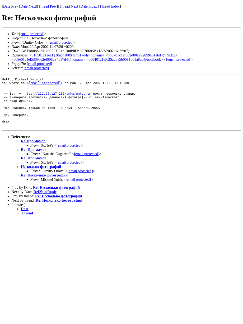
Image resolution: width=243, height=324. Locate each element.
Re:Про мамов (33, 141)
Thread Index (109, 6)
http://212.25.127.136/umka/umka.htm (58, 93)
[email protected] (44, 83)
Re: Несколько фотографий (44, 175)
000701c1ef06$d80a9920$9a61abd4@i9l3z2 (142, 55)
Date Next (28, 6)
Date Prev (10, 6)
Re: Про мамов (34, 150)
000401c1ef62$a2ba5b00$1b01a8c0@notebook (125, 59)
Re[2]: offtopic (44, 192)
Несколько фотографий (41, 167)
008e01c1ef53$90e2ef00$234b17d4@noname (48, 59)
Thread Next (68, 6)
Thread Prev (47, 6)
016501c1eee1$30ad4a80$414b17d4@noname (67, 55)
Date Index (88, 6)
